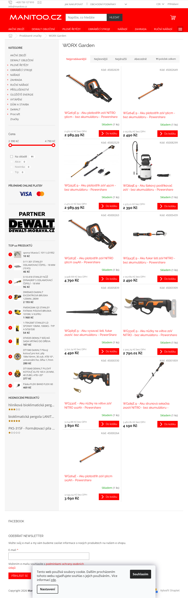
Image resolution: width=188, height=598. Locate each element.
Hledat (115, 17)
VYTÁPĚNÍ (16, 99)
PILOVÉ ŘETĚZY (19, 65)
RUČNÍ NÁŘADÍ (19, 85)
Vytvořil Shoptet (170, 590)
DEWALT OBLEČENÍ (21, 60)
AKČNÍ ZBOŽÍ (18, 55)
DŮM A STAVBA (19, 104)
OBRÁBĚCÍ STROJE (21, 70)
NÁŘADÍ (15, 75)
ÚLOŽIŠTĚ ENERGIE (21, 94)
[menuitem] (16, 29)
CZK (158, 4)
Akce (20, 161)
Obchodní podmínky (103, 4)
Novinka (22, 166)
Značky (14, 119)
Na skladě (24, 156)
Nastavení (47, 589)
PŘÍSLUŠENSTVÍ (19, 89)
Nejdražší (121, 59)
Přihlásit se (19, 575)
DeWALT (15, 109)
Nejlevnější (101, 59)
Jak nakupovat (74, 4)
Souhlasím (140, 574)
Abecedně (140, 59)
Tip (19, 172)
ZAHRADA (16, 80)
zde (53, 580)
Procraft (15, 114)
